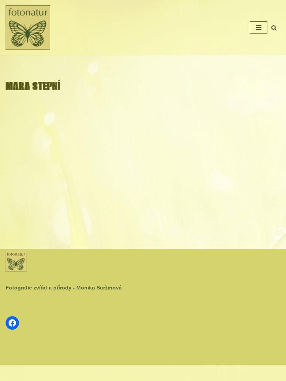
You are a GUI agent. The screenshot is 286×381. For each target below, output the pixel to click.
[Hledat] (274, 28)
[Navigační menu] (258, 27)
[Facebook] (12, 323)
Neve (118, 373)
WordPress (161, 373)
